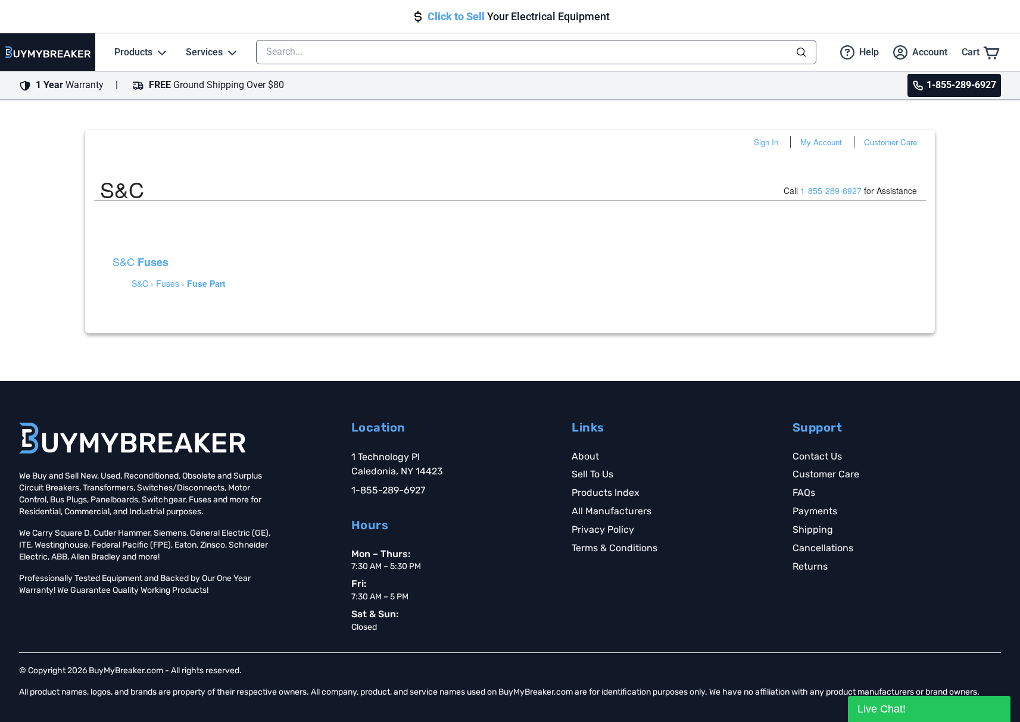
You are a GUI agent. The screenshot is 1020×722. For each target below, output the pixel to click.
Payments (815, 511)
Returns (810, 566)
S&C (141, 261)
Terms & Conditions (614, 548)
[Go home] (132, 438)
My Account (821, 142)
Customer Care (890, 142)
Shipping (813, 529)
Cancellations (823, 548)
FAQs (804, 492)
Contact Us (817, 456)
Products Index (606, 492)
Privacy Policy (603, 529)
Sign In (766, 142)
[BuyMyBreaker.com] (47, 52)
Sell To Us (592, 474)
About (585, 456)
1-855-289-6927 (831, 190)
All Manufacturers (611, 511)
